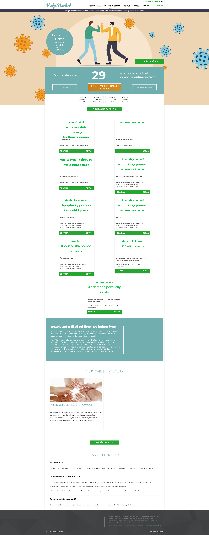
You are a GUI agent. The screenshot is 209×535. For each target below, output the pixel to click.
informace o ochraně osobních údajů (149, 525)
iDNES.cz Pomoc (67, 217)
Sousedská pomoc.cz (70, 176)
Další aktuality (104, 442)
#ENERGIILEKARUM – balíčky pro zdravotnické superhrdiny (131, 259)
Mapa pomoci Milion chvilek (129, 176)
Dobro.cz (120, 217)
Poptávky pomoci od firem (112, 99)
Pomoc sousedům (124, 139)
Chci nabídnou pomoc (104, 109)
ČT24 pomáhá (66, 258)
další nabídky (150, 61)
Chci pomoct (66, 139)
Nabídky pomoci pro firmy (83, 99)
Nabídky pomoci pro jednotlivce (97, 99)
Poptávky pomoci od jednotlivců (126, 99)
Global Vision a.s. (57, 531)
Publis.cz (160, 531)
